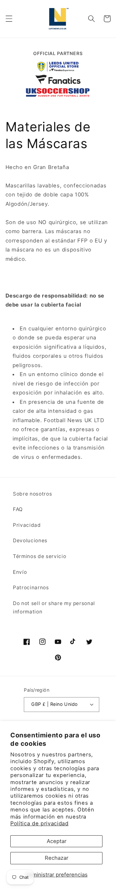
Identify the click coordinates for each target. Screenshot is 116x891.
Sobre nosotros (32, 494)
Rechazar (56, 858)
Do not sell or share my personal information (54, 607)
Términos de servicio (39, 556)
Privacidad (27, 525)
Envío (20, 572)
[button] (8, 18)
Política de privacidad (39, 823)
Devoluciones (30, 540)
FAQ (18, 509)
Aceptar (56, 841)
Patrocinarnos (31, 587)
